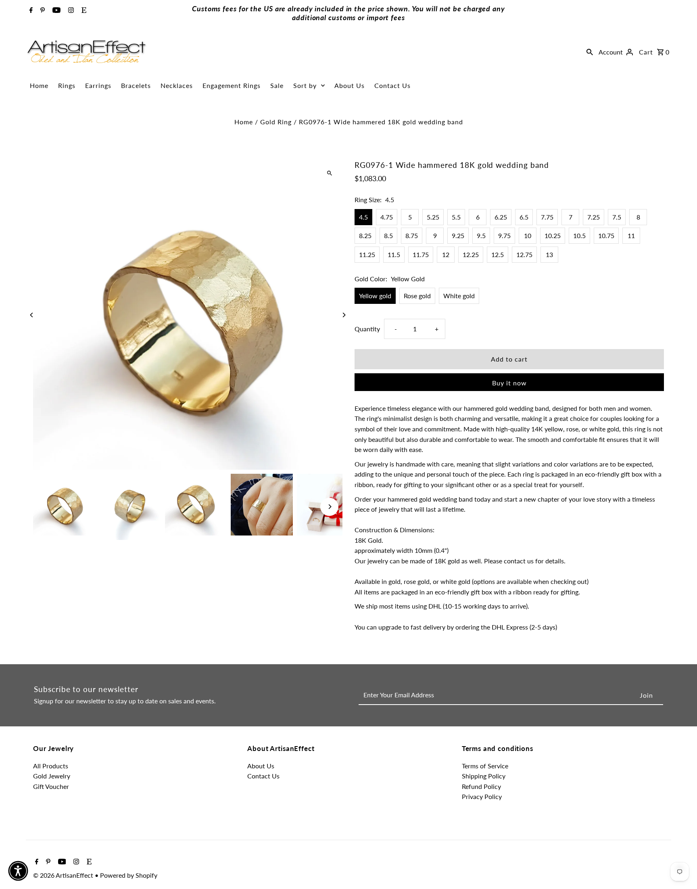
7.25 (593, 217)
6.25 (501, 217)
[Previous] (32, 315)
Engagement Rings (231, 85)
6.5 (524, 217)
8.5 (388, 235)
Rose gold (417, 295)
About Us (349, 85)
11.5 (394, 254)
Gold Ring (276, 122)
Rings (66, 85)
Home (39, 85)
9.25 (458, 235)
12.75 (524, 254)
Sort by (305, 85)
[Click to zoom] (329, 173)
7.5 (616, 217)
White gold (459, 295)
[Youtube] (55, 10)
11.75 (421, 254)
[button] (18, 871)
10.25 (553, 235)
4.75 (386, 217)
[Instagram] (70, 10)
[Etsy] (82, 10)
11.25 (367, 254)
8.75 (411, 235)
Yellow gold (375, 295)
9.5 (481, 235)
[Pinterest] (41, 10)
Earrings (98, 85)
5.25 (433, 217)
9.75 (504, 235)
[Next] (343, 315)
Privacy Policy (482, 796)
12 (445, 254)
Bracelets (136, 85)
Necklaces (177, 85)
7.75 (547, 217)
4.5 (363, 217)
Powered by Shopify (128, 875)
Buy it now (509, 383)
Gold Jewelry (51, 776)
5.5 (456, 217)
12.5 (497, 254)
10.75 (606, 235)
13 (549, 254)
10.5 (579, 235)
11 (631, 235)
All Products (50, 766)
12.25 (471, 254)
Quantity (367, 329)
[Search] (589, 52)
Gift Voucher (51, 786)
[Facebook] (30, 10)
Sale (277, 85)
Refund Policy (481, 786)
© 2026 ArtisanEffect (64, 875)
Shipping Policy (483, 776)
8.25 (365, 235)
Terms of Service (485, 766)
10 (527, 235)
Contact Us (392, 85)
